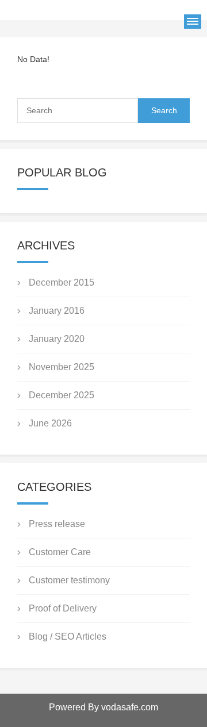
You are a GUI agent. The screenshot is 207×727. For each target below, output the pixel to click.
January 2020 (57, 339)
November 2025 (61, 367)
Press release (57, 524)
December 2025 (61, 395)
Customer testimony (69, 580)
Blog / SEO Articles (67, 636)
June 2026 (50, 423)
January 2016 (57, 311)
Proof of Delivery (63, 608)
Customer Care (60, 552)
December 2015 (61, 282)
